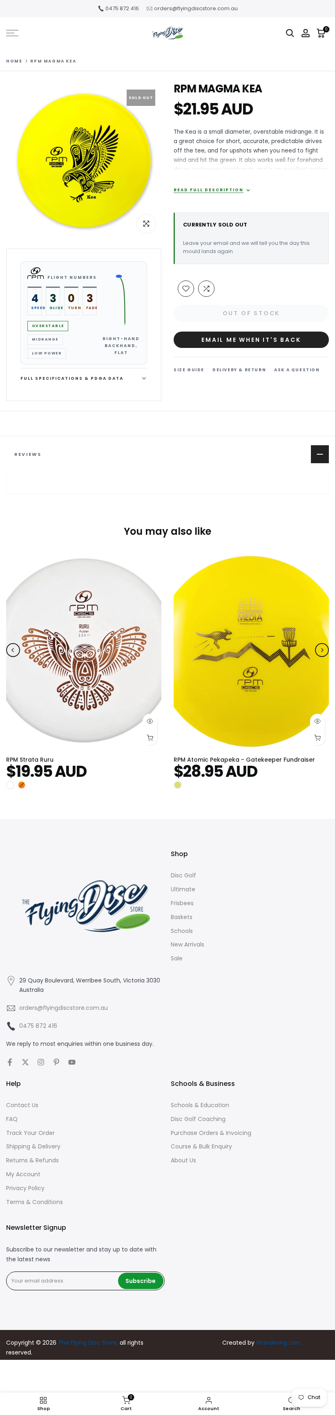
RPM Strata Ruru (30, 759)
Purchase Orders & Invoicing (211, 1133)
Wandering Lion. (278, 1343)
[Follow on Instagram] (41, 1062)
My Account (23, 1174)
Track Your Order (30, 1133)
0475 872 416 (122, 8)
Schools (182, 931)
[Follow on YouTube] (72, 1062)
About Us (183, 1160)
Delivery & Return (239, 370)
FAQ (12, 1119)
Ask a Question (296, 370)
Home (14, 61)
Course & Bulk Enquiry (201, 1146)
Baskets (181, 917)
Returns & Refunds (32, 1160)
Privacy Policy (25, 1188)
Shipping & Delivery (33, 1146)
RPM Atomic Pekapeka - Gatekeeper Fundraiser (244, 759)
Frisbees (182, 903)
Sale (177, 958)
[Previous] (13, 650)
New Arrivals (187, 944)
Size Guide (189, 370)
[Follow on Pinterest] (56, 1062)
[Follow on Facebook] (9, 1062)
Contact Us (22, 1105)
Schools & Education (200, 1105)
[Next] (322, 650)
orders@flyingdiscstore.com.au (196, 8)
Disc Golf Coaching (198, 1119)
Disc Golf (183, 875)
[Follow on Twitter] (25, 1062)
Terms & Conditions (34, 1202)
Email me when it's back (251, 340)
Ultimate (183, 889)
